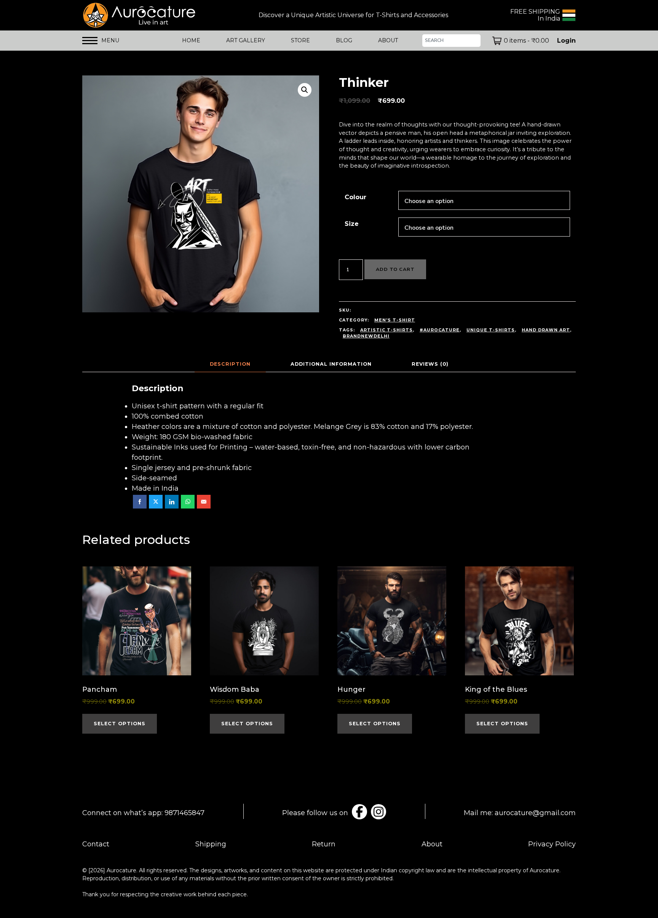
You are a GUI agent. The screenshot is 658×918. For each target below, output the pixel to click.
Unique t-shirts (490, 330)
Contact (95, 844)
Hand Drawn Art (546, 330)
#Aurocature (440, 330)
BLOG (344, 40)
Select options (119, 723)
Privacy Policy (552, 844)
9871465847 (184, 813)
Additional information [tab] (331, 364)
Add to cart (395, 269)
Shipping (210, 844)
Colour (355, 197)
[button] (304, 90)
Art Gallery (245, 40)
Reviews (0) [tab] (430, 364)
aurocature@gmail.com (535, 813)
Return (323, 844)
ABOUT (388, 40)
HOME (191, 40)
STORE (300, 40)
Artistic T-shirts (386, 330)
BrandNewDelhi (366, 336)
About (432, 844)
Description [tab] (230, 364)
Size (352, 223)
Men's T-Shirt (394, 320)
